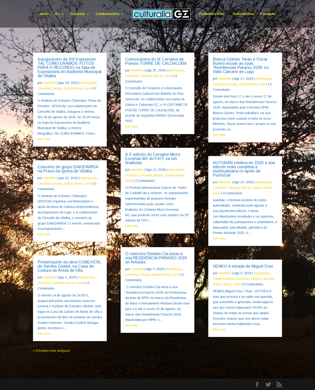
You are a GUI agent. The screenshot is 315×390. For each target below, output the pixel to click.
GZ (57, 14)
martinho (49, 83)
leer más (44, 139)
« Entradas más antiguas (51, 350)
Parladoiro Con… (213, 14)
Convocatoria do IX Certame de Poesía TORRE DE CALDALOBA (156, 61)
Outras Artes (73, 88)
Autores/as (88, 83)
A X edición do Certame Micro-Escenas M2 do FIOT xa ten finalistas (153, 158)
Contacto (267, 14)
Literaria (58, 283)
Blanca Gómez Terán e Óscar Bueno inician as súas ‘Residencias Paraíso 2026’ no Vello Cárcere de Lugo (241, 65)
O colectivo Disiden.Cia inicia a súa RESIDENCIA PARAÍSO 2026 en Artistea (156, 257)
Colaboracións (107, 14)
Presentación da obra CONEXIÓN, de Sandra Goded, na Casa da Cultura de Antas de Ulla (69, 266)
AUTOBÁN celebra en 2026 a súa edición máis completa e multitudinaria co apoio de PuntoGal (244, 168)
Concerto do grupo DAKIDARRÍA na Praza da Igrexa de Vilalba (68, 169)
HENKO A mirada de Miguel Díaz (243, 266)
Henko (255, 279)
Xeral (88, 88)
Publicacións (243, 14)
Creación (77, 14)
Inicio (44, 14)
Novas (57, 88)
